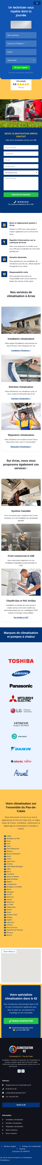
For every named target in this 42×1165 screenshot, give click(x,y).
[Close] (37, 3)
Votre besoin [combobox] (11, 60)
